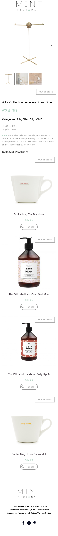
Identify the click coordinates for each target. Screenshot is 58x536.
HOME (38, 119)
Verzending (12, 513)
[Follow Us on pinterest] (34, 523)
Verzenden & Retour (28, 513)
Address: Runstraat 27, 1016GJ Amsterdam (29, 510)
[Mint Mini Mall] (29, 6)
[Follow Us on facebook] (23, 523)
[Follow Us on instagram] (29, 523)
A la (19, 119)
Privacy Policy (44, 513)
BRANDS (28, 119)
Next (51, 45)
